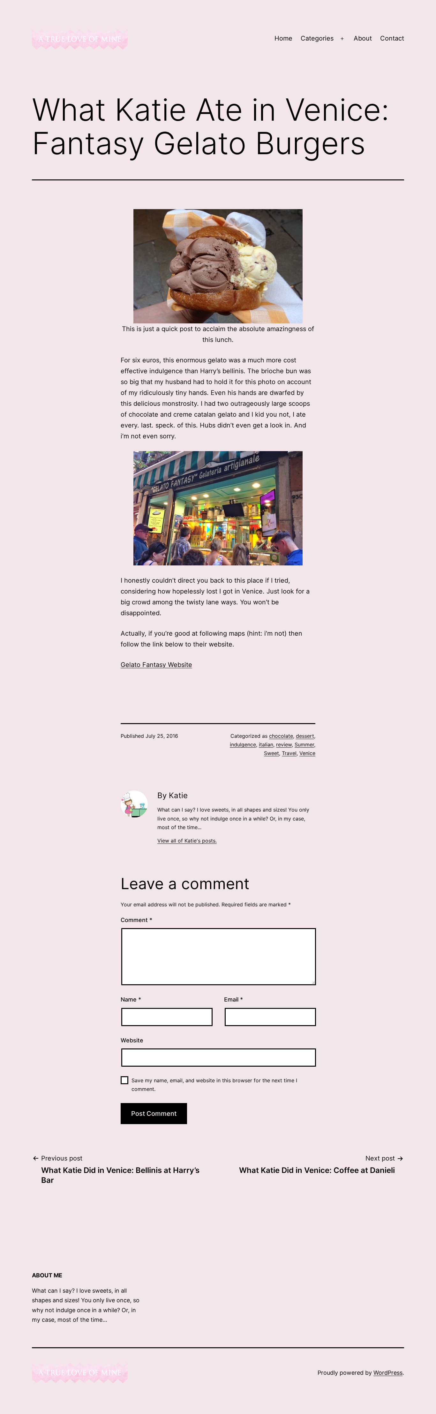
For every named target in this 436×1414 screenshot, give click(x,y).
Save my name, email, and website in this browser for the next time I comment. (214, 1084)
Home (283, 38)
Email (233, 999)
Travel (289, 753)
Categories (317, 38)
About (363, 38)
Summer (304, 744)
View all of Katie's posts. (187, 840)
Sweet (271, 753)
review (284, 744)
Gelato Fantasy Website (156, 665)
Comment (136, 920)
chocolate (281, 736)
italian (266, 744)
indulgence (243, 744)
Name (131, 999)
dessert (305, 736)
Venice (307, 753)
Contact (392, 38)
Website (132, 1040)
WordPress (387, 1372)
